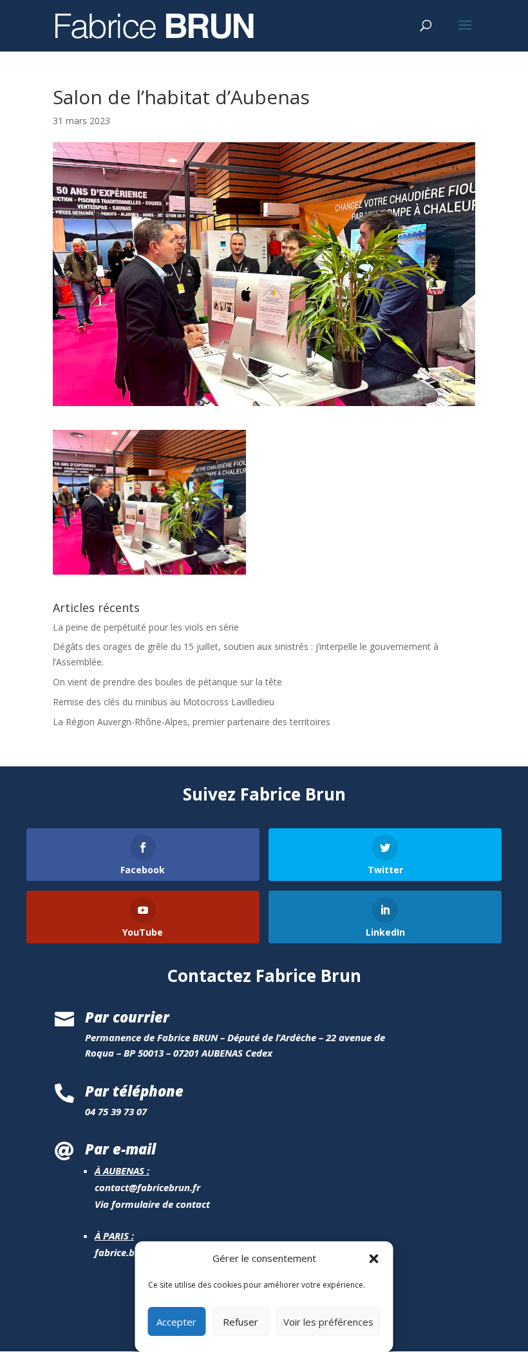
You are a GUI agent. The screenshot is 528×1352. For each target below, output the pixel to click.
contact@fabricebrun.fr (147, 1187)
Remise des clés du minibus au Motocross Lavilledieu (163, 702)
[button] (374, 1258)
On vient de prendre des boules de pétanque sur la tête (167, 682)
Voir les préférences (328, 1321)
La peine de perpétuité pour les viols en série (146, 627)
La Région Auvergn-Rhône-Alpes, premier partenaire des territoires (191, 722)
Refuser (240, 1321)
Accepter (176, 1321)
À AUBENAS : (122, 1170)
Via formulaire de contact (152, 1204)
